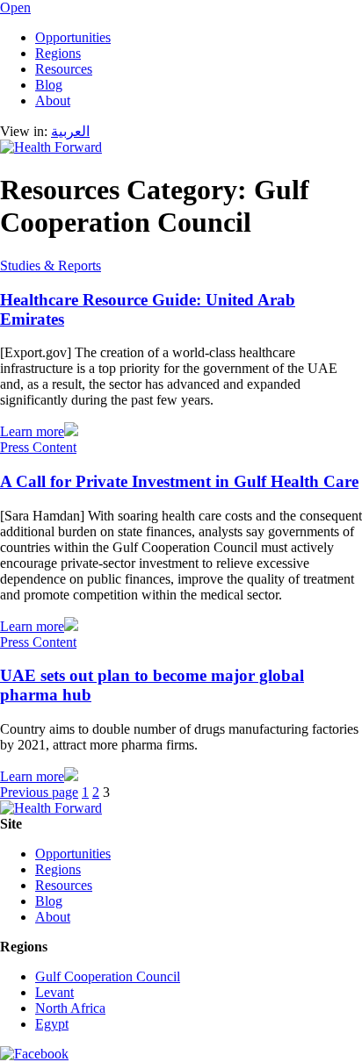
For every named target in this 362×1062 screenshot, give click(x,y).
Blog (48, 84)
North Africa (70, 1008)
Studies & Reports (50, 265)
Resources (63, 68)
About (52, 100)
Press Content (38, 447)
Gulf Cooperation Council (107, 976)
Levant (54, 992)
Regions (58, 53)
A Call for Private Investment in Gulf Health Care (179, 481)
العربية (70, 131)
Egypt (52, 1023)
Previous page (39, 792)
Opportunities (73, 37)
